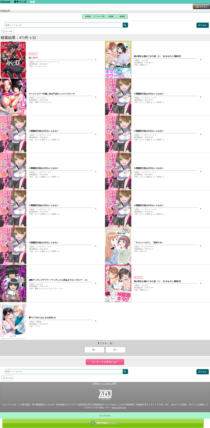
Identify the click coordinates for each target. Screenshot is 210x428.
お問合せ (96, 383)
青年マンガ (20, 1)
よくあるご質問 (109, 383)
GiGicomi (5, 1)
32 (111, 343)
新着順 (88, 16)
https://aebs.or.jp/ (119, 407)
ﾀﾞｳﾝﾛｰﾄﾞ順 (99, 16)
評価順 (111, 16)
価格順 (122, 16)
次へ (115, 350)
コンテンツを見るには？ (105, 362)
